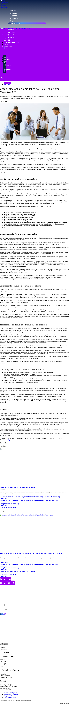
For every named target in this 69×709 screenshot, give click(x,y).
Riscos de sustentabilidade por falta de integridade (17, 487)
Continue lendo (3, 498)
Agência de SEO (20, 706)
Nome (2, 605)
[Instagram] (34, 661)
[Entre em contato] (34, 675)
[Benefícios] (34, 649)
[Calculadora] (34, 651)
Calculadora (14, 18)
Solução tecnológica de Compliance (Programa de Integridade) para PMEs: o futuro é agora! (32, 553)
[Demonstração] (34, 652)
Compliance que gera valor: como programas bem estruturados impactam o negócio (29, 500)
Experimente (13, 23)
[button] (25, 26)
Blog (11, 21)
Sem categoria (7, 83)
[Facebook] (34, 663)
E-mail (2, 609)
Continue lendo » (4, 562)
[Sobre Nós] (34, 674)
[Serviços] (34, 647)
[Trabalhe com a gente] (34, 677)
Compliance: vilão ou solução (10, 504)
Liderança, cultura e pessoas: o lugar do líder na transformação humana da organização (30, 497)
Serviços (13, 10)
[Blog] (34, 666)
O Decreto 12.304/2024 (8, 507)
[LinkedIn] (34, 660)
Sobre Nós (13, 15)
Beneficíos (13, 13)
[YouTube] (34, 665)
